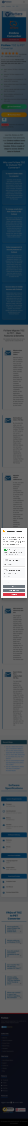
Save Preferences (14, 590)
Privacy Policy (6, 582)
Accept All (14, 594)
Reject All (14, 586)
